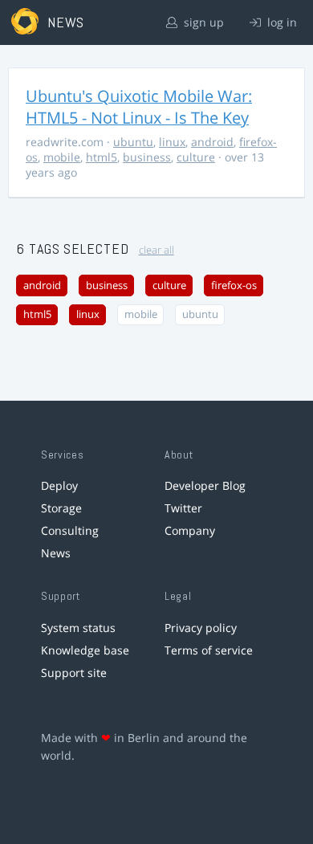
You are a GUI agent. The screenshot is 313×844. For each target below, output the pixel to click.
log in (280, 22)
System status (78, 627)
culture (196, 157)
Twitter (183, 508)
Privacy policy (201, 627)
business (147, 157)
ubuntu (133, 141)
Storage (61, 508)
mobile (61, 157)
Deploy (59, 485)
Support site (74, 672)
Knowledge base (85, 650)
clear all (156, 250)
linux (172, 141)
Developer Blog (205, 485)
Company (190, 530)
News (56, 553)
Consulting (70, 530)
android (212, 141)
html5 (101, 157)
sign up (202, 22)
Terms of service (209, 650)
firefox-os (234, 285)
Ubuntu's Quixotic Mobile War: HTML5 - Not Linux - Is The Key (139, 106)
